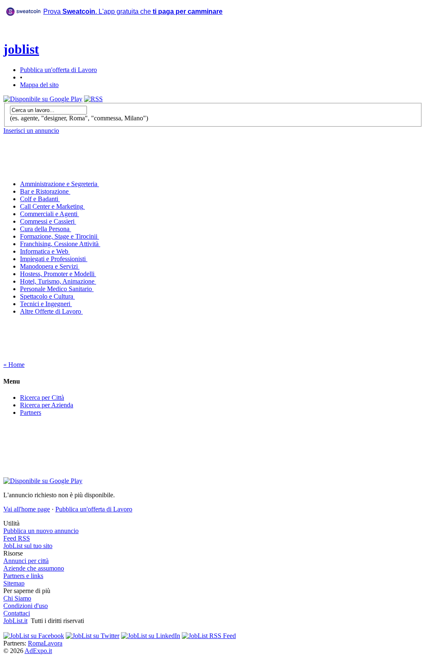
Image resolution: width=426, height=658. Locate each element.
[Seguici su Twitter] (92, 635)
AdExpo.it (38, 650)
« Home (14, 364)
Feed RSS (16, 538)
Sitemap (14, 583)
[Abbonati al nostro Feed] (209, 635)
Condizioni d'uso (25, 605)
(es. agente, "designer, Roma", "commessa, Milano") (79, 118)
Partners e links (23, 575)
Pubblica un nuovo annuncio (41, 530)
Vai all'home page (26, 509)
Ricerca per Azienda (46, 405)
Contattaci (16, 613)
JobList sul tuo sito (27, 545)
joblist (21, 49)
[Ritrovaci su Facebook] (33, 635)
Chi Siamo (17, 598)
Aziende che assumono (33, 568)
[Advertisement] (139, 41)
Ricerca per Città (42, 397)
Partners (30, 412)
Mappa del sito (39, 84)
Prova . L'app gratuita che (133, 11)
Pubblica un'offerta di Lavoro (58, 69)
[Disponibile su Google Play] (42, 98)
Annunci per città (26, 560)
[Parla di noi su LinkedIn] (150, 635)
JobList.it (15, 620)
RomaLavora (45, 643)
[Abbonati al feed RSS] (93, 98)
